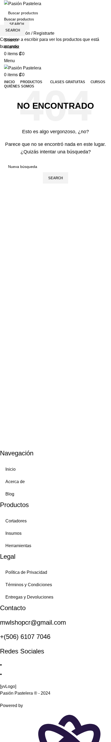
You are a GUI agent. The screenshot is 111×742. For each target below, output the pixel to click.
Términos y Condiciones (28, 584)
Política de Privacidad (26, 572)
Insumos (13, 533)
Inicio (10, 469)
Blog (9, 494)
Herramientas (18, 545)
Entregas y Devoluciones (29, 597)
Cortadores (16, 521)
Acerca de (15, 481)
